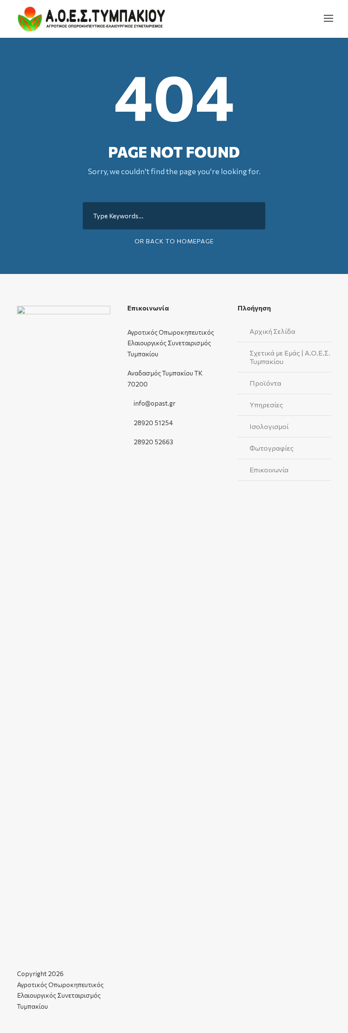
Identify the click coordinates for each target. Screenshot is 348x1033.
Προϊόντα (265, 383)
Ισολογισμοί (269, 426)
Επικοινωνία (269, 470)
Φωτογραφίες (272, 448)
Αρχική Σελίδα (272, 331)
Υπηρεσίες (266, 405)
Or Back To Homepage (174, 241)
